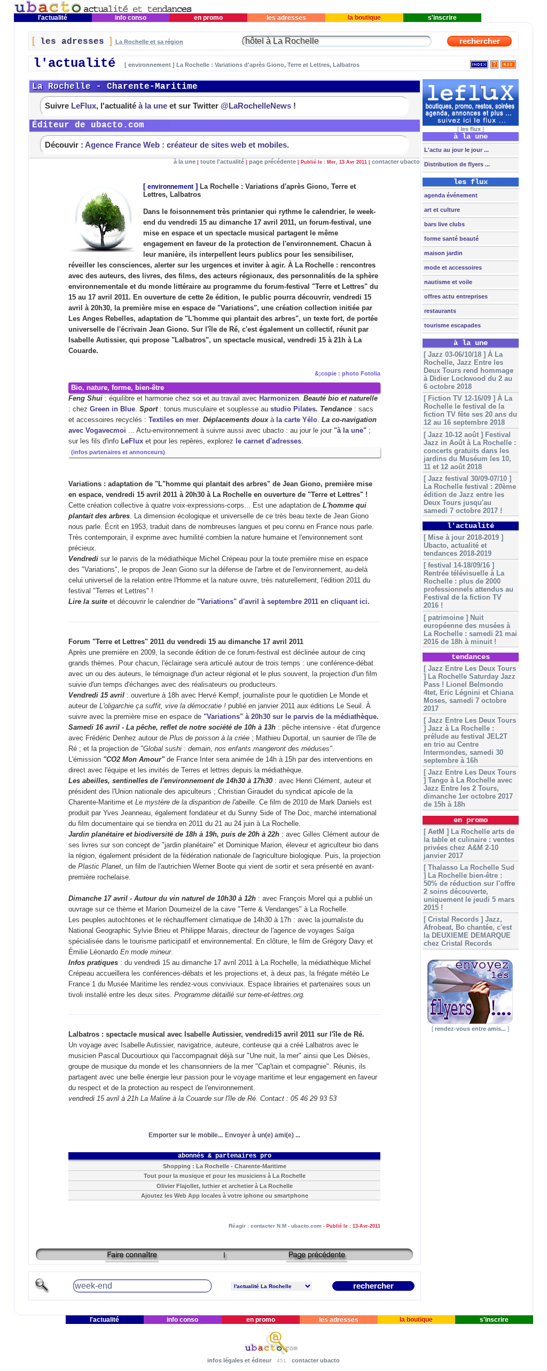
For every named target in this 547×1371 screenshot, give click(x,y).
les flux (470, 129)
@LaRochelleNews (256, 106)
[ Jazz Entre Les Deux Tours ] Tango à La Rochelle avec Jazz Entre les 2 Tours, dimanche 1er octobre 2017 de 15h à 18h (470, 788)
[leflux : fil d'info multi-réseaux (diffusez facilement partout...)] (471, 123)
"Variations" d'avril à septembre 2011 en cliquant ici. (283, 602)
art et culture (441, 209)
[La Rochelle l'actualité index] (479, 62)
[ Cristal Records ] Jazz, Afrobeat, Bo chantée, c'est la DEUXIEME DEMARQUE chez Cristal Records (468, 931)
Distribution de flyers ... (456, 164)
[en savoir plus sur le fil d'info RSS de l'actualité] (494, 62)
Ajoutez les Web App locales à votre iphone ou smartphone (224, 1195)
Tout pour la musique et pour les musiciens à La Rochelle (225, 1176)
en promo (208, 17)
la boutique (364, 17)
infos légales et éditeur (239, 1360)
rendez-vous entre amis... (470, 1028)
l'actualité (52, 17)
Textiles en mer (174, 420)
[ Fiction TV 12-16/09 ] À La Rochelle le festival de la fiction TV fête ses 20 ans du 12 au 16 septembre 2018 (470, 410)
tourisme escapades (452, 325)
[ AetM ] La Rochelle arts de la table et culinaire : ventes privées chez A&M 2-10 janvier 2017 (469, 844)
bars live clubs (444, 224)
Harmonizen (279, 398)
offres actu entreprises (455, 296)
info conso (130, 17)
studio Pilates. (294, 409)
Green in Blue (112, 409)
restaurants (439, 311)
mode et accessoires (452, 267)
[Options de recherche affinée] (42, 1292)
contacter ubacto (396, 161)
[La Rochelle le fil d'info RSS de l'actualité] (508, 62)
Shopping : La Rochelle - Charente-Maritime (224, 1166)
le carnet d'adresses (268, 441)
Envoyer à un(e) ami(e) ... (262, 1135)
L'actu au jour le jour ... (456, 150)
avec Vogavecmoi (97, 430)
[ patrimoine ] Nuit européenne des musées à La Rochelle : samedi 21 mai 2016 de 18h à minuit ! (470, 630)
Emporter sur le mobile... (186, 1135)
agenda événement (450, 195)
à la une (152, 106)
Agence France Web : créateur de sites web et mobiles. (187, 145)
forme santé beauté (451, 238)
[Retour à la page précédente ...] (316, 1258)
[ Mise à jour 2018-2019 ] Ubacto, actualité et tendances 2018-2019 (463, 545)
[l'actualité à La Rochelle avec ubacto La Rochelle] (103, 11)
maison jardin (443, 253)
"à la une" (350, 430)
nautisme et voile (447, 282)
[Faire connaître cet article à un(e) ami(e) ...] (132, 1258)
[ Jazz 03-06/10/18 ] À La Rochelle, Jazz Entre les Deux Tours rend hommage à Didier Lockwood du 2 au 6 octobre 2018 (468, 370)
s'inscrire (442, 17)
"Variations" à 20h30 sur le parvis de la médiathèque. (291, 717)
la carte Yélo (296, 420)
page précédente (272, 161)
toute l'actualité (222, 161)
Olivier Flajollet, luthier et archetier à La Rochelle (225, 1186)
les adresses (286, 17)
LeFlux (83, 106)
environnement (170, 186)
